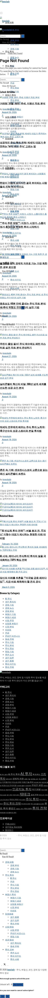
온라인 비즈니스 (17, 219)
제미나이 (42, 795)
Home (2, 53)
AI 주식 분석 (4, 775)
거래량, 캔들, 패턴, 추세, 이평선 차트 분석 (22, 103)
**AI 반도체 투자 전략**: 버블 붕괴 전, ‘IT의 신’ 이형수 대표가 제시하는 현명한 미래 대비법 (23, 534)
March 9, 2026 (8, 587)
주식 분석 (14, 99)
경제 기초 (14, 48)
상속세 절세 (21, 786)
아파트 (13, 159)
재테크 (25, 794)
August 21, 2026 (9, 356)
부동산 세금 (10, 617)
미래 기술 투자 (28, 782)
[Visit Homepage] (4, 20)
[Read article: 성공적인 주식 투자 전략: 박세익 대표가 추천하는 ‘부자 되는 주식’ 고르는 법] (24, 135)
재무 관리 (16, 795)
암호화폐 (9, 138)
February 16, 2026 (10, 544)
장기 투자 (10, 795)
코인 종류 (9, 661)
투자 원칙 (28, 808)
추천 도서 (14, 271)
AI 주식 (13, 74)
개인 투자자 (10, 601)
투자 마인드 (15, 232)
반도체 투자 (37, 782)
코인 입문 (9, 657)
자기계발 (36, 789)
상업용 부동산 (16, 116)
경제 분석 (14, 29)
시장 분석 (14, 151)
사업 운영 (14, 211)
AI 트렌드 (36, 774)
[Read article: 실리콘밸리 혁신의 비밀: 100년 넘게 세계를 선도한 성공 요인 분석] (24, 376)
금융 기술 (27, 779)
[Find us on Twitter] (4, 964)
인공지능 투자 (21, 789)
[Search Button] (1, 32)
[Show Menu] (1, 26)
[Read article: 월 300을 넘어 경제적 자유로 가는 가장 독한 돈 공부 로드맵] (24, 256)
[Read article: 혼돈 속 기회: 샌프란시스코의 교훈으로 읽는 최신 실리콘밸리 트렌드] (24, 462)
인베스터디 (10, 824)
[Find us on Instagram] (7, 964)
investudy (7, 109)
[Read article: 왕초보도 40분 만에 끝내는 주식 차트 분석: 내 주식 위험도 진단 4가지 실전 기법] (24, 296)
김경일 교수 (34, 779)
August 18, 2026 (9, 439)
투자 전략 (9, 667)
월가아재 (9, 790)
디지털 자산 (7, 782)
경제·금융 (9, 31)
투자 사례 (14, 240)
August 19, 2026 (9, 396)
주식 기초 (9, 642)
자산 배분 (44, 790)
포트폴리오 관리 (11, 813)
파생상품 (3, 813)
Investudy (11, 835)
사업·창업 (9, 926)
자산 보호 (3, 795)
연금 (12, 82)
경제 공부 (9, 779)
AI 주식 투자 (14, 774)
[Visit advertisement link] (16, 503)
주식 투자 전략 (12, 804)
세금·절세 (9, 939)
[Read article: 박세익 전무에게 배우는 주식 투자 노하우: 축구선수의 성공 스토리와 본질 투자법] (24, 419)
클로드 (12, 808)
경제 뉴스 (14, 57)
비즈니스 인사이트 (9, 785)
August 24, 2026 (9, 235)
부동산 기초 (10, 614)
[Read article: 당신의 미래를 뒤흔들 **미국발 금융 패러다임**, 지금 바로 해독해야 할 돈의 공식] (24, 570)
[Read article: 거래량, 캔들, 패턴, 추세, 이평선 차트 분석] (24, 97)
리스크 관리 (17, 782)
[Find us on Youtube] (9, 964)
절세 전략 (9, 639)
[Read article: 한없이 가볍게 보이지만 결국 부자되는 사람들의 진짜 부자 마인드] (24, 175)
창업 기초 (9, 651)
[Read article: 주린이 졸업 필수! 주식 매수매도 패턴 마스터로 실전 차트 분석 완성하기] (24, 336)
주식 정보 (14, 108)
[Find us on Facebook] (1, 964)
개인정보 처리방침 (13, 827)
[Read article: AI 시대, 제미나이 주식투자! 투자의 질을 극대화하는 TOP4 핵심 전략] (24, 549)
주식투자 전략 (25, 804)
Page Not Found (15, 53)
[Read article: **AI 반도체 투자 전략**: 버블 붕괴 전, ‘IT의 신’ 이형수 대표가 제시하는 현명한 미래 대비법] (24, 523)
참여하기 (9, 830)
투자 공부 (9, 949)
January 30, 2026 (9, 565)
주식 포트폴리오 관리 (37, 804)
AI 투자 (26, 774)
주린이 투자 (14, 799)
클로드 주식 (20, 809)
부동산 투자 (10, 117)
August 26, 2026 (9, 112)
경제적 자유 (18, 778)
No (7, 996)
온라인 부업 (37, 785)
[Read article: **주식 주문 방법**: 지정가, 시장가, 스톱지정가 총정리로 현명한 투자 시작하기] (24, 216)
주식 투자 (9, 51)
